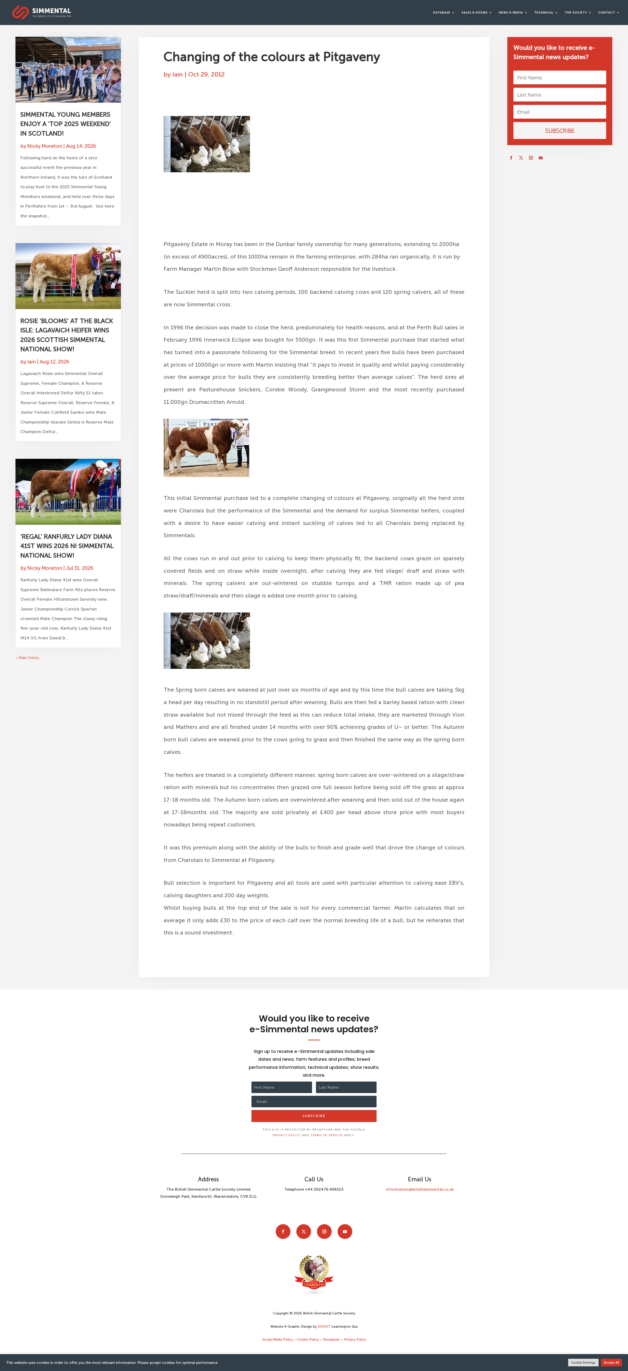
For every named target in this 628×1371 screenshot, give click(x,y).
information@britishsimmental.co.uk (420, 1189)
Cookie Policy (308, 1339)
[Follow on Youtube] (541, 158)
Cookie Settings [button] (583, 1362)
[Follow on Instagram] (531, 158)
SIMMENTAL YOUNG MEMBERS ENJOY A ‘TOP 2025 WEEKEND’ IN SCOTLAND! (65, 124)
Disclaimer (331, 1339)
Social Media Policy (278, 1339)
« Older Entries (27, 658)
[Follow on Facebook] (511, 158)
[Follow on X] (521, 158)
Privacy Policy (287, 1135)
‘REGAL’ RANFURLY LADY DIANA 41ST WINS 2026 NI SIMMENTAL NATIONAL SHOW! (67, 546)
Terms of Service (327, 1135)
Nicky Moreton (44, 146)
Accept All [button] (611, 1362)
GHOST (324, 1326)
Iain (31, 362)
